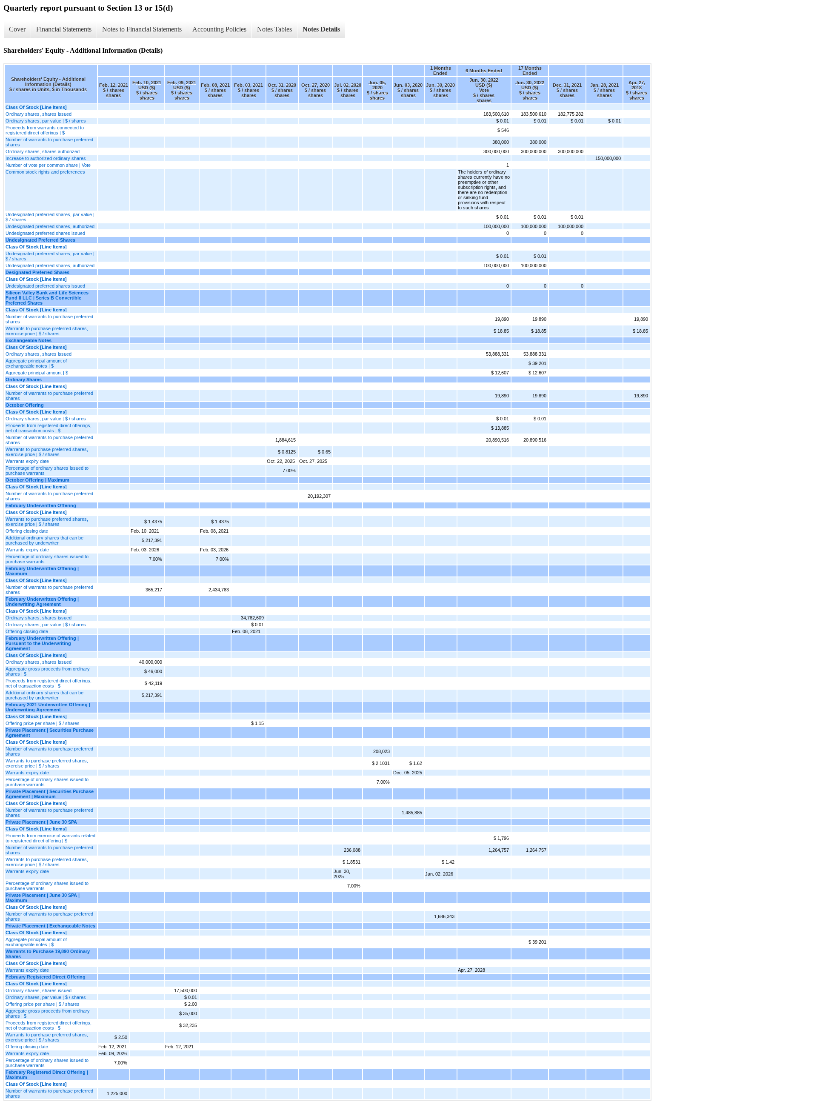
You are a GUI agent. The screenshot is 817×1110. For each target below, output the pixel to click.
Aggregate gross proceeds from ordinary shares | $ (48, 671)
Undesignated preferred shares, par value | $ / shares (50, 217)
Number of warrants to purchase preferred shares (49, 142)
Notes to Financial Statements (142, 29)
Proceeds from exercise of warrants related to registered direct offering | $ (50, 838)
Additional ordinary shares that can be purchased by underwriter (44, 540)
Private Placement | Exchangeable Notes (50, 925)
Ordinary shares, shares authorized (43, 151)
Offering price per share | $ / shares (43, 723)
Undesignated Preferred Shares (40, 240)
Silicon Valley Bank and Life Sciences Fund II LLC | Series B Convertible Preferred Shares (47, 297)
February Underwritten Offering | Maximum (42, 571)
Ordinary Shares (24, 379)
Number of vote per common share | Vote (48, 165)
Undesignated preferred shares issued (45, 233)
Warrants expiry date (27, 461)
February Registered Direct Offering (46, 976)
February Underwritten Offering (41, 505)
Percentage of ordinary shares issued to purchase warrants (47, 470)
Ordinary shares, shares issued (38, 114)
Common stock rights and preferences (45, 171)
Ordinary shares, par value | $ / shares (46, 120)
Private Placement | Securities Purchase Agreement (50, 733)
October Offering (25, 405)
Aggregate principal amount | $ (37, 372)
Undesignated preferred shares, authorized (50, 226)
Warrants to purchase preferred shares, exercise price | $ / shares (47, 331)
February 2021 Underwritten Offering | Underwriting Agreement (48, 707)
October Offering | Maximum (37, 479)
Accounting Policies (219, 29)
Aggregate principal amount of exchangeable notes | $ (36, 363)
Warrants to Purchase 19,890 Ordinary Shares (48, 954)
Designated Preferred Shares (37, 272)
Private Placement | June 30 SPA (41, 822)
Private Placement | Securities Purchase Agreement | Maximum (50, 794)
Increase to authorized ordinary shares (46, 158)
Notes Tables (274, 29)
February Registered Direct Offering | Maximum (47, 1075)
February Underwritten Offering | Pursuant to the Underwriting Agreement (42, 643)
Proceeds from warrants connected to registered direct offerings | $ (45, 130)
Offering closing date (27, 531)
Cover (17, 29)
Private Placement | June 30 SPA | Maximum (43, 898)
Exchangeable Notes (28, 340)
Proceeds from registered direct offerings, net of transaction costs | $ (48, 428)
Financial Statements (63, 29)
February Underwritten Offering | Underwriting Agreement (42, 601)
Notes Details (321, 29)
